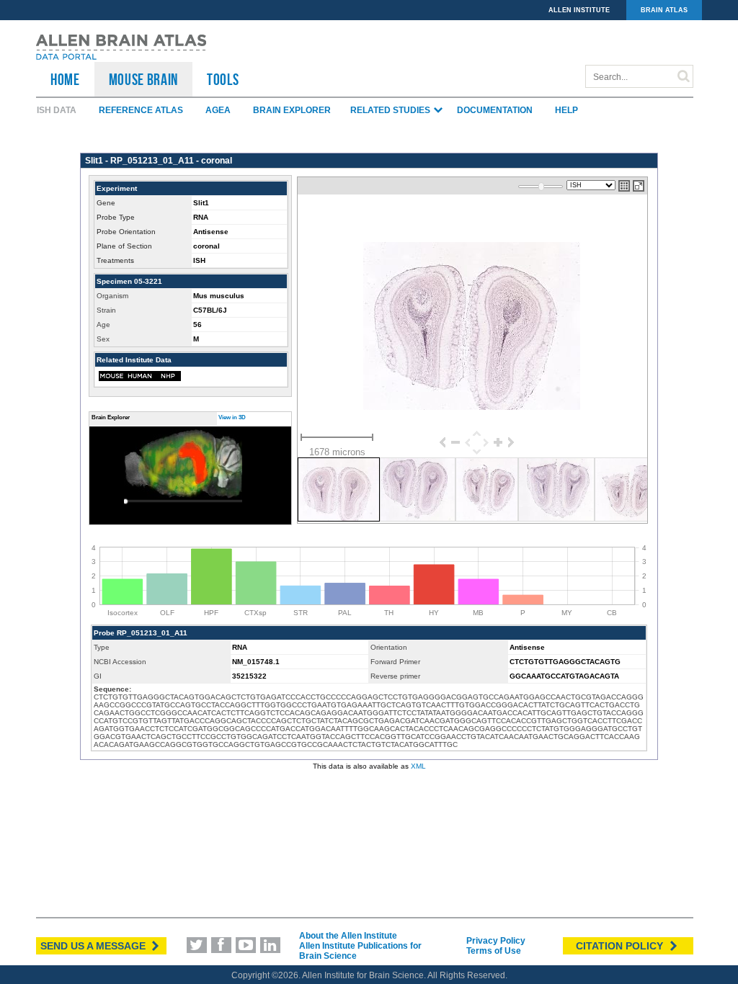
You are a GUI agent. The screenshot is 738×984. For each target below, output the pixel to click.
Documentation (495, 110)
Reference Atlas (141, 110)
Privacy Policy (495, 941)
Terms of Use (493, 951)
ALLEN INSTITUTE (579, 10)
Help (566, 110)
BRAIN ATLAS (664, 10)
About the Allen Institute (348, 936)
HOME (65, 79)
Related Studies (391, 110)
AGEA (218, 110)
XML (418, 766)
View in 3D (232, 417)
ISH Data (56, 110)
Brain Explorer (292, 110)
